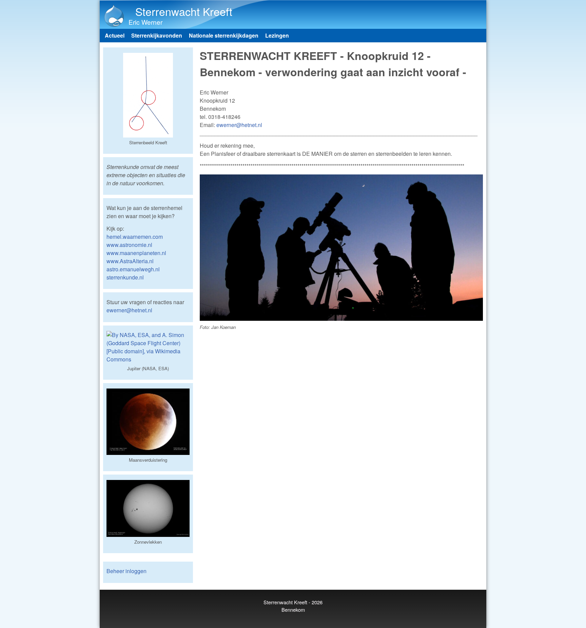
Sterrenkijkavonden (156, 35)
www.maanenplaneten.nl (136, 253)
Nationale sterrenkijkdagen (223, 35)
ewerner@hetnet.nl (239, 125)
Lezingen (277, 35)
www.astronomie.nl (129, 245)
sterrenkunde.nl (125, 277)
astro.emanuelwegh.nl (133, 269)
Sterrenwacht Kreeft (183, 11)
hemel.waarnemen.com (134, 236)
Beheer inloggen (126, 571)
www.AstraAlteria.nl (130, 261)
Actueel (114, 35)
